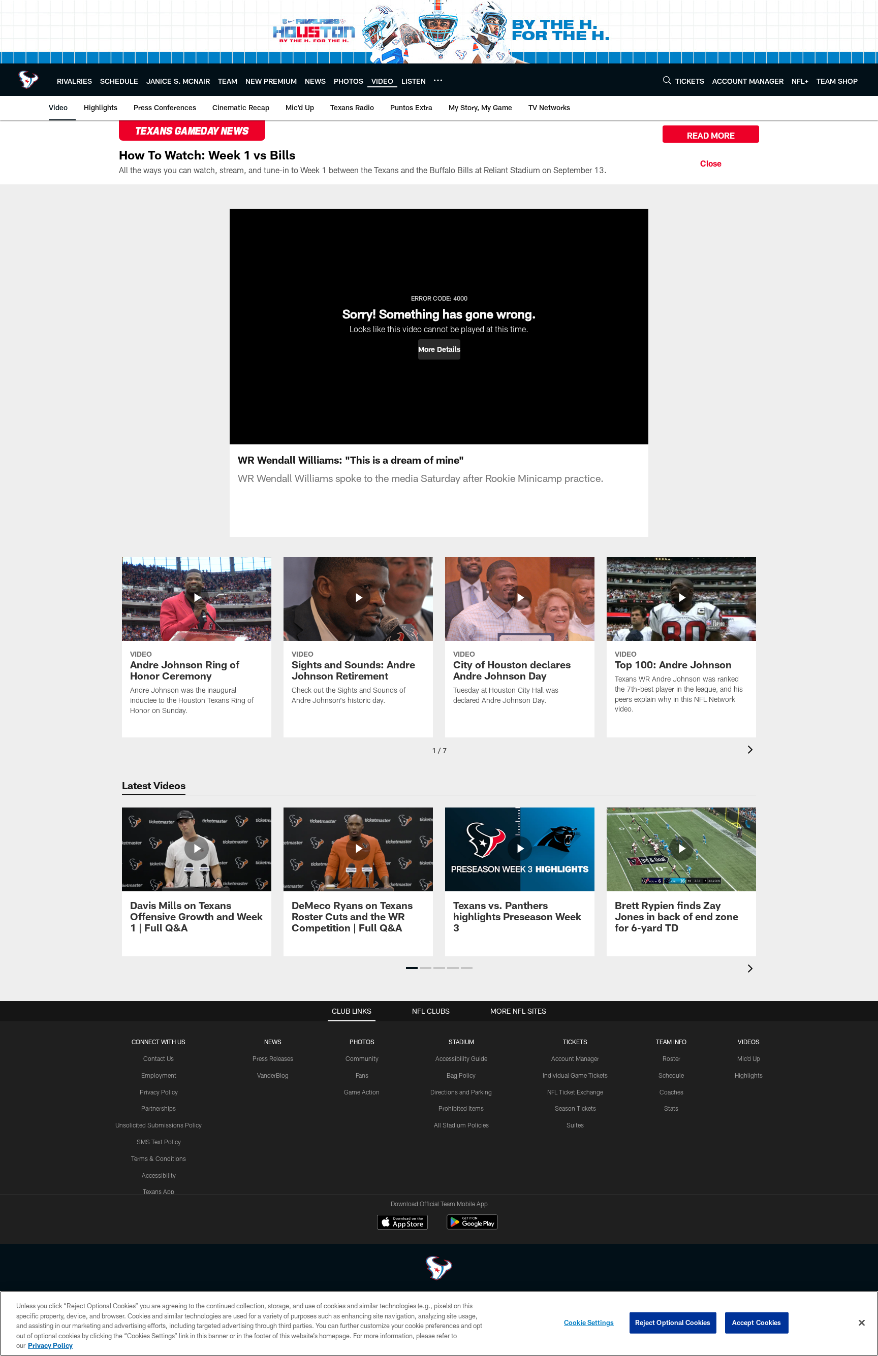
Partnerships (158, 1108)
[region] (439, 1323)
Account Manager (575, 1058)
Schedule (671, 1075)
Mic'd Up (748, 1058)
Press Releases (273, 1058)
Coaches (671, 1091)
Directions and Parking (461, 1091)
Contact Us (158, 1058)
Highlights (749, 1075)
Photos (362, 1041)
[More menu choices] (438, 80)
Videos (749, 1041)
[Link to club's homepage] (28, 80)
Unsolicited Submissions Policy (158, 1124)
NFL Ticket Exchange (575, 1091)
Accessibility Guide (461, 1058)
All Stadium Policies (461, 1124)
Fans (362, 1075)
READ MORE (711, 135)
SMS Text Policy (159, 1141)
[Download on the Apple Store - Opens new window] (402, 1223)
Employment (158, 1075)
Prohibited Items (461, 1108)
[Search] (667, 80)
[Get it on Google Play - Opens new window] (472, 1227)
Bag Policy (461, 1075)
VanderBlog (273, 1075)
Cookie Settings (589, 1322)
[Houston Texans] (439, 1269)
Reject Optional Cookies (673, 1322)
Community (362, 1058)
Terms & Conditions (158, 1158)
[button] (439, 349)
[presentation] (752, 751)
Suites (575, 1124)
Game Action (362, 1091)
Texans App (158, 1191)
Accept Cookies (756, 1322)
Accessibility (159, 1175)
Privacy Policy (159, 1091)
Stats (671, 1108)
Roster (671, 1058)
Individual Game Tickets (575, 1075)
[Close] (711, 162)
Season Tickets (575, 1108)
